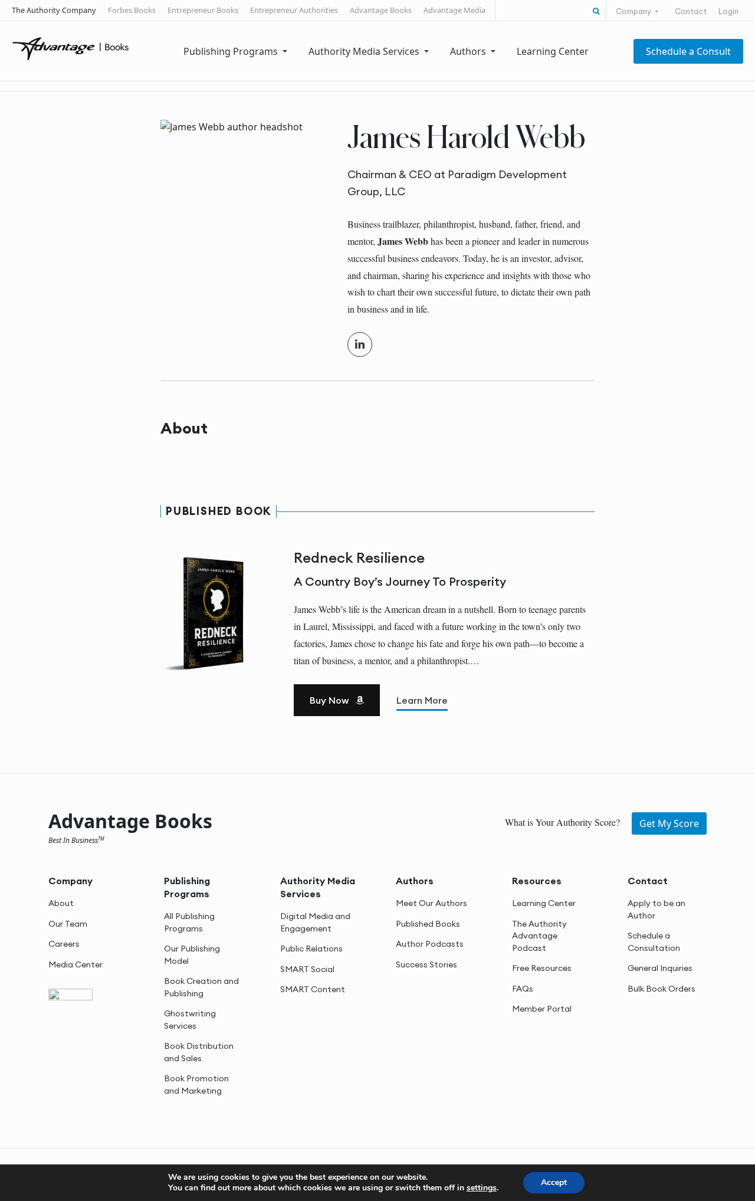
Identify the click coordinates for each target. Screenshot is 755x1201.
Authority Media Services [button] (365, 51)
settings (482, 1188)
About (61, 903)
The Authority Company (54, 10)
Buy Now (330, 700)
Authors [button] (469, 51)
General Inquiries (660, 968)
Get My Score (669, 822)
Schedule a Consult (688, 51)
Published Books (428, 923)
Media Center (75, 964)
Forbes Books (132, 10)
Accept (554, 1182)
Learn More (422, 700)
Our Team (67, 923)
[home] (70, 47)
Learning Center (553, 51)
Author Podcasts (430, 944)
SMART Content (312, 989)
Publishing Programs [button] (231, 51)
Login (728, 11)
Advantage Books (381, 10)
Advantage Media (454, 10)
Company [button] (634, 11)
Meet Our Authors (431, 903)
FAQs (522, 988)
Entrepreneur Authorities (294, 10)
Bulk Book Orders (661, 988)
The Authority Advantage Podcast (539, 935)
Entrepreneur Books (203, 10)
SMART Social (307, 968)
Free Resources (542, 968)
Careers (64, 944)
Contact (691, 11)
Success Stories (426, 964)
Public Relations (311, 948)
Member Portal (542, 1008)
